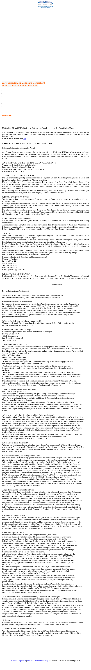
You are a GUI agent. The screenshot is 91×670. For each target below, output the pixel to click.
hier (24, 139)
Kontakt (29, 661)
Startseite (14, 661)
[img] (45, 4)
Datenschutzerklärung (41, 661)
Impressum (22, 661)
